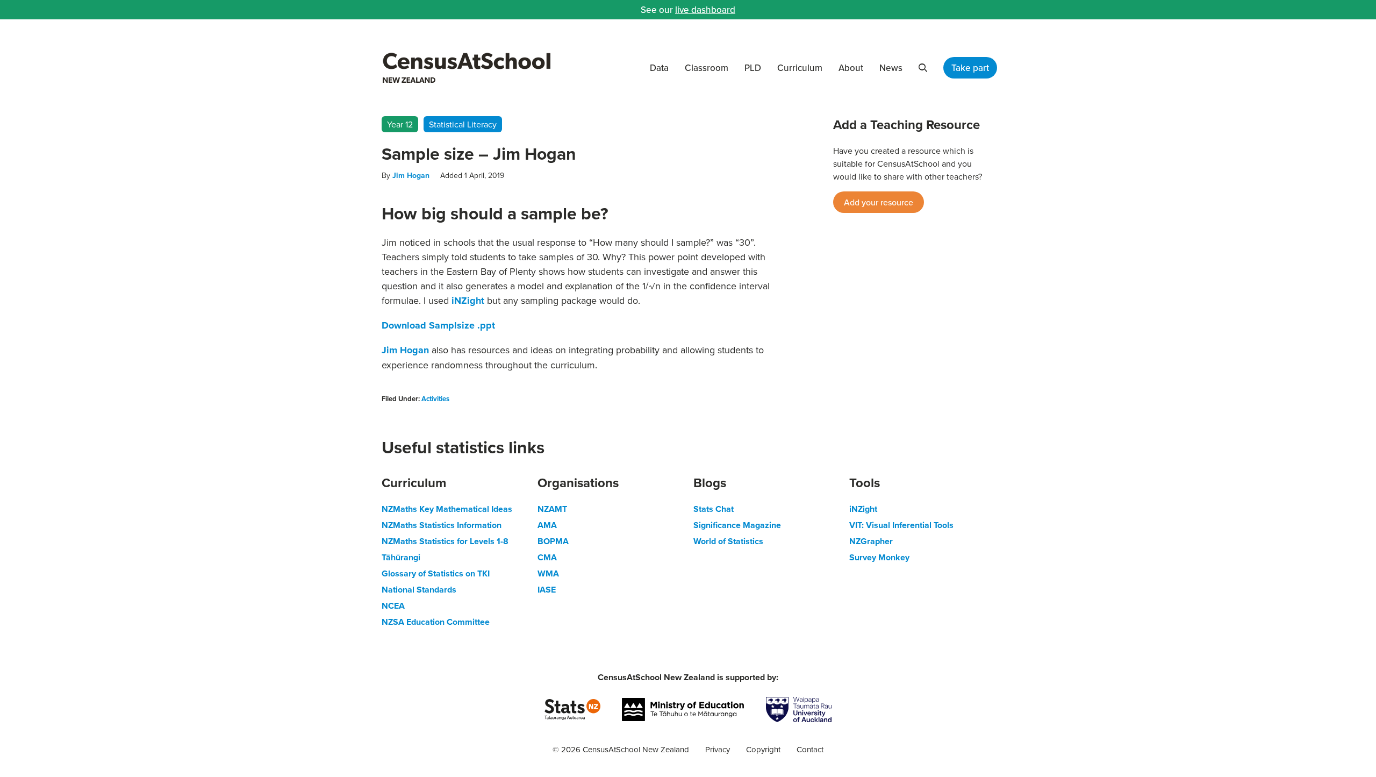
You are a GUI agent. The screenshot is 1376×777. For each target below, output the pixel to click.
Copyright (763, 749)
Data (659, 67)
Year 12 (400, 124)
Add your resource (878, 202)
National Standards (419, 589)
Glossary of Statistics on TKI (436, 573)
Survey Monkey (879, 557)
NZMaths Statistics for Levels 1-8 (445, 541)
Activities (435, 399)
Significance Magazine (737, 525)
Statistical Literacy (463, 124)
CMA (547, 557)
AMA (547, 525)
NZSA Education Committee (436, 622)
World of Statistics (728, 541)
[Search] (923, 68)
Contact (810, 749)
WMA (548, 573)
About (850, 67)
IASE (547, 589)
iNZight (468, 301)
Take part (970, 67)
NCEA (393, 606)
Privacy (717, 749)
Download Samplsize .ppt (438, 325)
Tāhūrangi (401, 557)
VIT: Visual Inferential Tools (901, 525)
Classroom (706, 67)
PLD (752, 67)
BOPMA (553, 541)
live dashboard (705, 9)
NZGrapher (871, 541)
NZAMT (552, 509)
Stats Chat (713, 509)
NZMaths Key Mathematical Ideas (447, 509)
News (890, 67)
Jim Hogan (410, 175)
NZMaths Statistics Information (441, 525)
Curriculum (799, 67)
